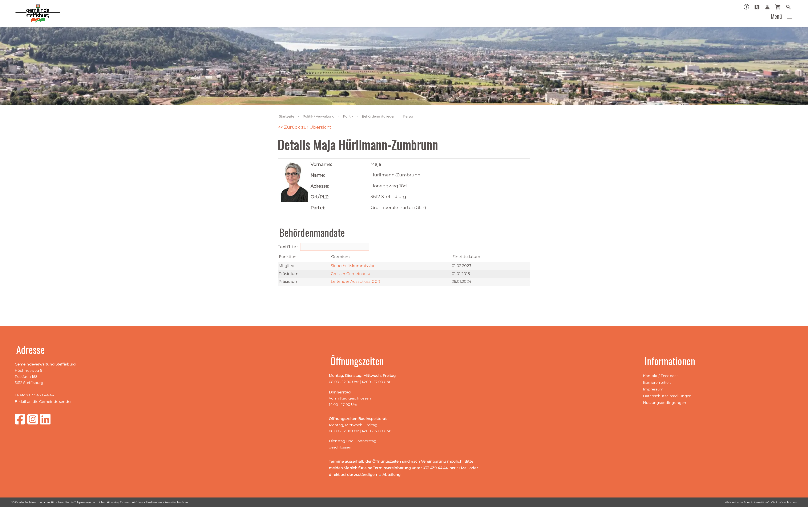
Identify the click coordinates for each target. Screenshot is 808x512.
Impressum (653, 389)
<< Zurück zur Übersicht (304, 127)
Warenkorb (779, 7)
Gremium (340, 256)
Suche (790, 7)
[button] (789, 16)
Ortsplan (758, 7)
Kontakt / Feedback (661, 376)
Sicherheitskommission (353, 265)
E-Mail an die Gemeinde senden (44, 402)
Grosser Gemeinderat (351, 273)
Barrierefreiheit (657, 382)
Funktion (287, 256)
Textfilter (288, 246)
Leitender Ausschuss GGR (355, 281)
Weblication (789, 502)
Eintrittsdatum (466, 256)
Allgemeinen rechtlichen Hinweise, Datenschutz (105, 502)
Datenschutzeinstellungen (667, 396)
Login (768, 7)
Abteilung (392, 474)
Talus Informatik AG (756, 502)
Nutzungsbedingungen (664, 403)
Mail (465, 468)
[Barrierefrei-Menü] (746, 6)
